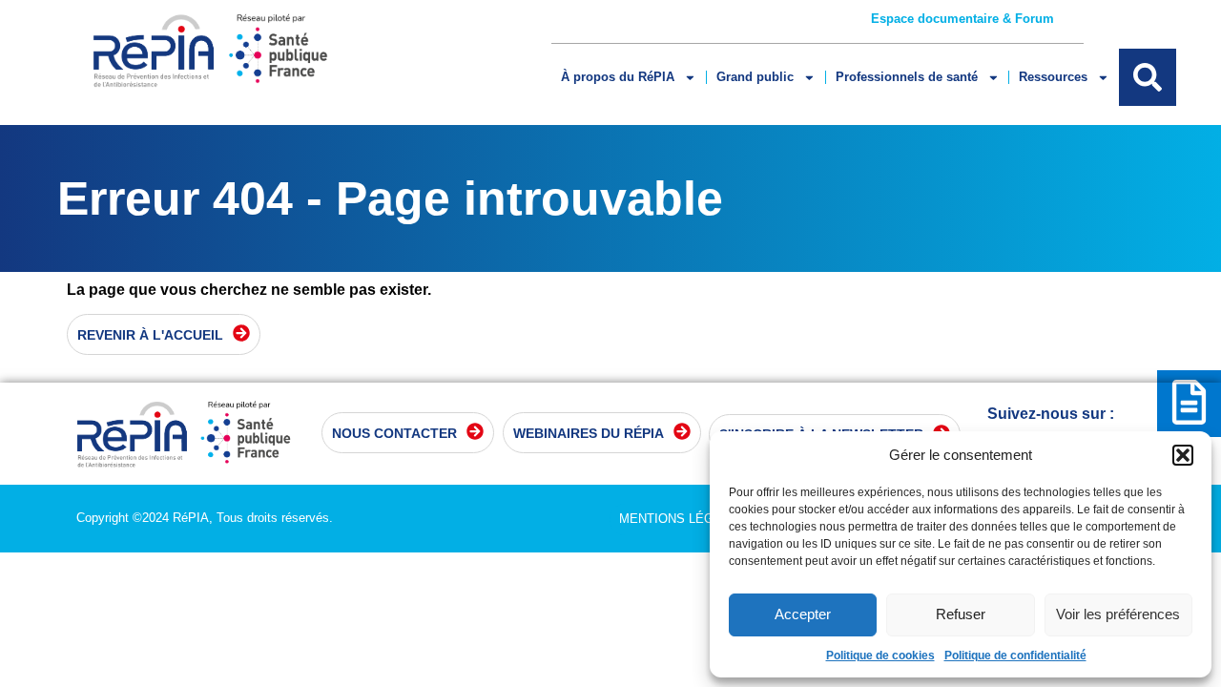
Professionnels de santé (907, 77)
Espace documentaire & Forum (962, 18)
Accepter (803, 614)
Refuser (960, 614)
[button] (1182, 455)
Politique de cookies (880, 655)
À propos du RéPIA (617, 77)
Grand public (755, 77)
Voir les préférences (1118, 614)
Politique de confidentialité (1015, 655)
